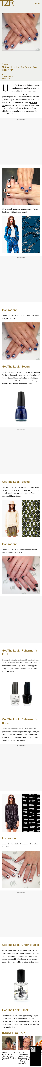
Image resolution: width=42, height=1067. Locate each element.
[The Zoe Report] (7, 3)
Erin (4, 847)
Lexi (3, 318)
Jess (11, 552)
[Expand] (32, 1048)
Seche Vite (10, 1027)
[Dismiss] (38, 1048)
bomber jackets (30, 88)
